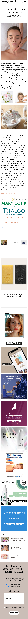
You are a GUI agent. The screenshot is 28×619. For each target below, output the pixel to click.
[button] (9, 306)
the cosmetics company (16, 222)
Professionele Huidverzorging (18, 6)
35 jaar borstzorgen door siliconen (18, 556)
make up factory (6, 220)
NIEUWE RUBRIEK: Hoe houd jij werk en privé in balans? (18, 540)
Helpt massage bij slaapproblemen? (16, 548)
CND (22, 217)
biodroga (16, 217)
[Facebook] (20, 2)
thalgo (7, 222)
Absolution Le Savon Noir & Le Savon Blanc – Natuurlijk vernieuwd (14, 296)
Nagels (7, 6)
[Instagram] (18, 2)
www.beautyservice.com (8, 194)
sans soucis (22, 220)
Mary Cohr (15, 220)
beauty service (8, 217)
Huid (3, 6)
